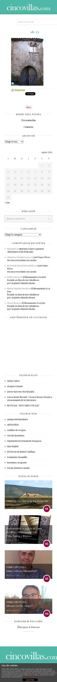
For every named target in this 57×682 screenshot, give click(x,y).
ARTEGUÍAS (13, 425)
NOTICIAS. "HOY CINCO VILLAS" (23, 405)
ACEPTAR (30, 680)
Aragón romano (15, 386)
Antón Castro (13, 381)
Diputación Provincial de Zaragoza (24, 441)
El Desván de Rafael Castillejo (21, 452)
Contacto (28, 126)
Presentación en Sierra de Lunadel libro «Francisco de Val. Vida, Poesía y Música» (24, 532)
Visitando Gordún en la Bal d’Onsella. (27, 501)
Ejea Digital (12, 446)
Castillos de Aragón (16, 430)
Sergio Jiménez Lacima (18, 468)
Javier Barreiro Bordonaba (20, 392)
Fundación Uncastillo (17, 457)
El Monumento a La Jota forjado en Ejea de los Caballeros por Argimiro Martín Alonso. (26, 280)
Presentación (28, 120)
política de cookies (31, 675)
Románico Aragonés (17, 462)
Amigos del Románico (17, 419)
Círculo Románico (15, 435)
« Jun (7, 202)
